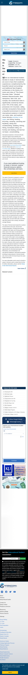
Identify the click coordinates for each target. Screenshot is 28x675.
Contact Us (3, 602)
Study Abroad (3, 638)
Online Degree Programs (10, 409)
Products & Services (5, 606)
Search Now (14, 53)
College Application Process (7, 643)
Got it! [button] (10, 672)
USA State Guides (8, 394)
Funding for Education (5, 632)
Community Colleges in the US (11, 414)
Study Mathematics (5, 655)
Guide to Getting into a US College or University (15, 412)
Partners (2, 597)
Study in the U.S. (4, 634)
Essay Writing (3, 619)
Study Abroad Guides (5, 599)
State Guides (21, 268)
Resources (3, 609)
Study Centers (3, 604)
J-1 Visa (2, 621)
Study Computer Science (6, 654)
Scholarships (3, 630)
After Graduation (8, 405)
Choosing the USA (8, 391)
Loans (1, 627)
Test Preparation (4, 625)
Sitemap (2, 616)
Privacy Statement (11, 572)
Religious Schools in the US (10, 407)
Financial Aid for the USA (10, 398)
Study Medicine (4, 649)
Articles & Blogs (4, 611)
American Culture (4, 641)
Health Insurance (4, 657)
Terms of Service (4, 613)
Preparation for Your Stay (10, 400)
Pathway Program (4, 645)
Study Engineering (4, 652)
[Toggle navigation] (2, 2)
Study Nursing (3, 647)
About (1, 595)
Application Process (9, 396)
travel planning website (16, 145)
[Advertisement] (14, 21)
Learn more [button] (5, 668)
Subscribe (23, 558)
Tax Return (3, 659)
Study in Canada (4, 636)
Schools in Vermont (16, 70)
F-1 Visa (2, 623)
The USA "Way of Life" (9, 403)
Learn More (14, 173)
